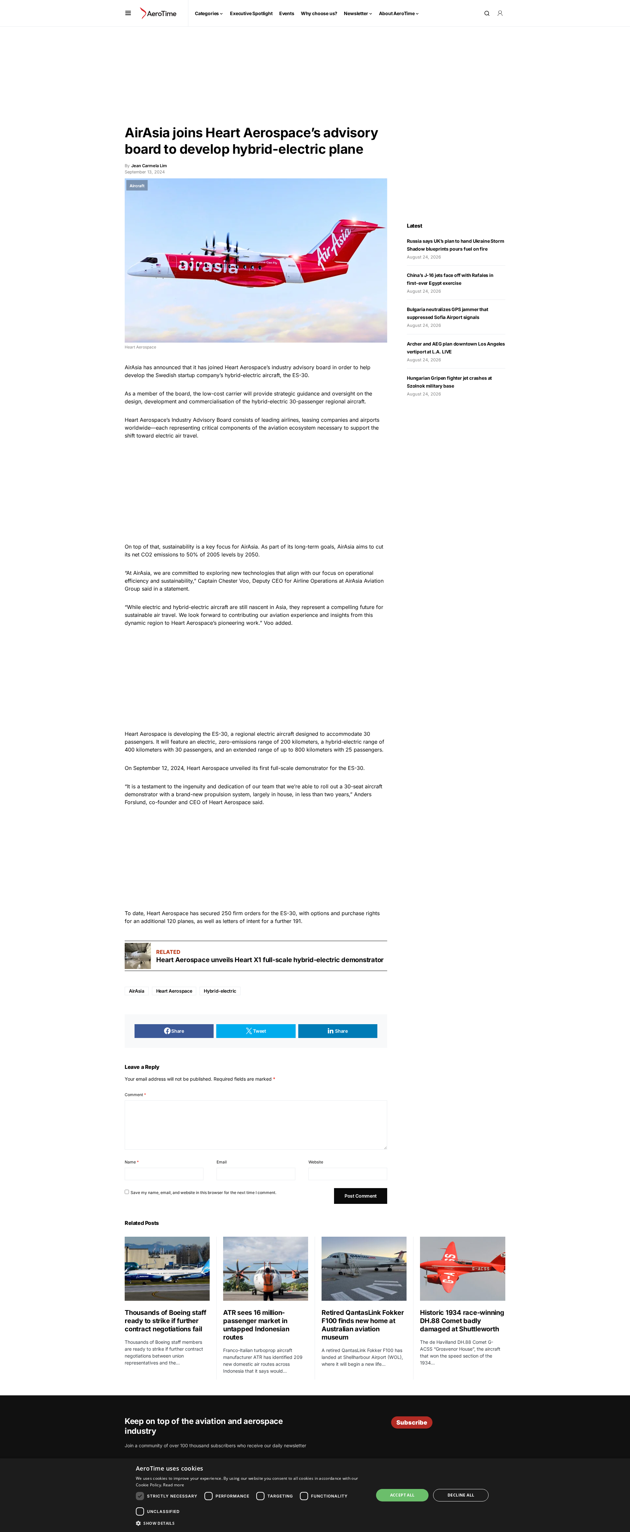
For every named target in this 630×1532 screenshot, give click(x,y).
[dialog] (315, 1495)
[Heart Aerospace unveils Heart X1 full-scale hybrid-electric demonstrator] (138, 956)
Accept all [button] (402, 1495)
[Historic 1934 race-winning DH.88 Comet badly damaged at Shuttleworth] (462, 1269)
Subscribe (411, 1422)
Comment (135, 1094)
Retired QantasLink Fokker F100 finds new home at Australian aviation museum (363, 1325)
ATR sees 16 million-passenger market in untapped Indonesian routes (256, 1325)
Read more (173, 1485)
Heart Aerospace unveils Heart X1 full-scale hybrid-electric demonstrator (270, 960)
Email (222, 1162)
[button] (128, 13)
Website (315, 1162)
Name (132, 1162)
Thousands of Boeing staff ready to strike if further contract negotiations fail (165, 1321)
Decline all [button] (461, 1495)
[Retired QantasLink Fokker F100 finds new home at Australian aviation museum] (364, 1268)
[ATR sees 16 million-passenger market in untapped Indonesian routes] (265, 1268)
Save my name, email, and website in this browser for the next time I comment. (203, 1192)
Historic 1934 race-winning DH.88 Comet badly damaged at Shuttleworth (462, 1321)
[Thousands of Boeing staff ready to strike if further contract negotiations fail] (167, 1268)
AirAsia (136, 991)
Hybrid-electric (220, 991)
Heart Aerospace (174, 991)
